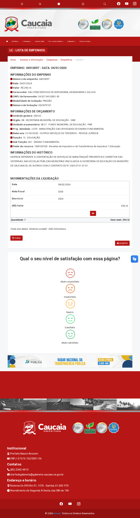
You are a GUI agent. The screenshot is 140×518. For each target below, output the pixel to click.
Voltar (17, 238)
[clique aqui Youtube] (70, 504)
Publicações (71, 41)
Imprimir (123, 243)
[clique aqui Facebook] (61, 504)
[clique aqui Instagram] (79, 504)
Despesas (51, 59)
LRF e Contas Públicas (55, 41)
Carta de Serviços (85, 41)
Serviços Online (39, 41)
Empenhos (66, 59)
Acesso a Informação (31, 59)
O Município (26, 41)
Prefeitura (15, 41)
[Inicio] (7, 41)
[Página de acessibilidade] (83, 4)
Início (13, 59)
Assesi (57, 513)
